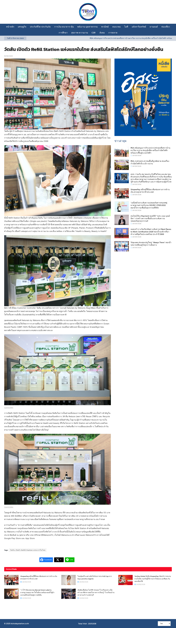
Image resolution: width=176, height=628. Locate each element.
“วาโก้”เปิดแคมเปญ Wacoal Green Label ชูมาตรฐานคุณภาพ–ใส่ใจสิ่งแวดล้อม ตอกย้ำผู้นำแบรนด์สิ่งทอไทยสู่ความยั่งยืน (37, 592)
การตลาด (112, 32)
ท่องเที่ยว (165, 26)
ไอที (126, 26)
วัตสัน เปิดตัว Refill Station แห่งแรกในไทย (27, 550)
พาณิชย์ (105, 26)
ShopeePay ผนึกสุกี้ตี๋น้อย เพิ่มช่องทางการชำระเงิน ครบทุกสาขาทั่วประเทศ (150, 190)
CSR (94, 32)
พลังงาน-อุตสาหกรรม (87, 26)
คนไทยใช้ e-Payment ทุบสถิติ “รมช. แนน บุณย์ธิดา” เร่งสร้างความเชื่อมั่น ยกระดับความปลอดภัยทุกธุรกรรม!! (150, 218)
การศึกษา (63, 32)
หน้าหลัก (10, 26)
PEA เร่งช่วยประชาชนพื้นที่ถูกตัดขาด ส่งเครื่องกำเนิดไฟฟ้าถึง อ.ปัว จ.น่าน (150, 162)
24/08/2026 (140, 584)
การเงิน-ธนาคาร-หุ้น (64, 26)
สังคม (102, 32)
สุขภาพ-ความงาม (79, 32)
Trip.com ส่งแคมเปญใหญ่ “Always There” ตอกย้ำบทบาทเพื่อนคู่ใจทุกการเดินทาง (151, 243)
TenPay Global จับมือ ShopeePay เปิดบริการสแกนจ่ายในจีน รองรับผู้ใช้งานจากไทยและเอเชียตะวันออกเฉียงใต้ (152, 579)
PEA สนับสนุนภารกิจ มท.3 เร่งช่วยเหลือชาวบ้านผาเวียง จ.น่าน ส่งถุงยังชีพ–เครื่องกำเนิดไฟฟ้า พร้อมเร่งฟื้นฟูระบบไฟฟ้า (110, 38)
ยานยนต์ (154, 26)
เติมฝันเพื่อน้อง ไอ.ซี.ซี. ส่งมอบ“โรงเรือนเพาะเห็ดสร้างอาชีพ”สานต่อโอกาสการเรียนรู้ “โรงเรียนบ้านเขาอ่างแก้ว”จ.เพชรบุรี (95, 592)
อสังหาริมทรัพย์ (139, 26)
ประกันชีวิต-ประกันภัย (40, 26)
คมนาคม (116, 26)
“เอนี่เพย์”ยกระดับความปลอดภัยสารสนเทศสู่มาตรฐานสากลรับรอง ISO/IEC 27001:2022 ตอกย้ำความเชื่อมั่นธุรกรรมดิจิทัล (149, 205)
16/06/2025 (8, 56)
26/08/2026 (136, 155)
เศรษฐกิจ (22, 26)
